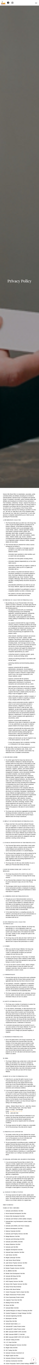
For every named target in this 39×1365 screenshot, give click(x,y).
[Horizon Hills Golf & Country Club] (3, 2)
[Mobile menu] (36, 3)
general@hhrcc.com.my (16, 1111)
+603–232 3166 (14, 1113)
